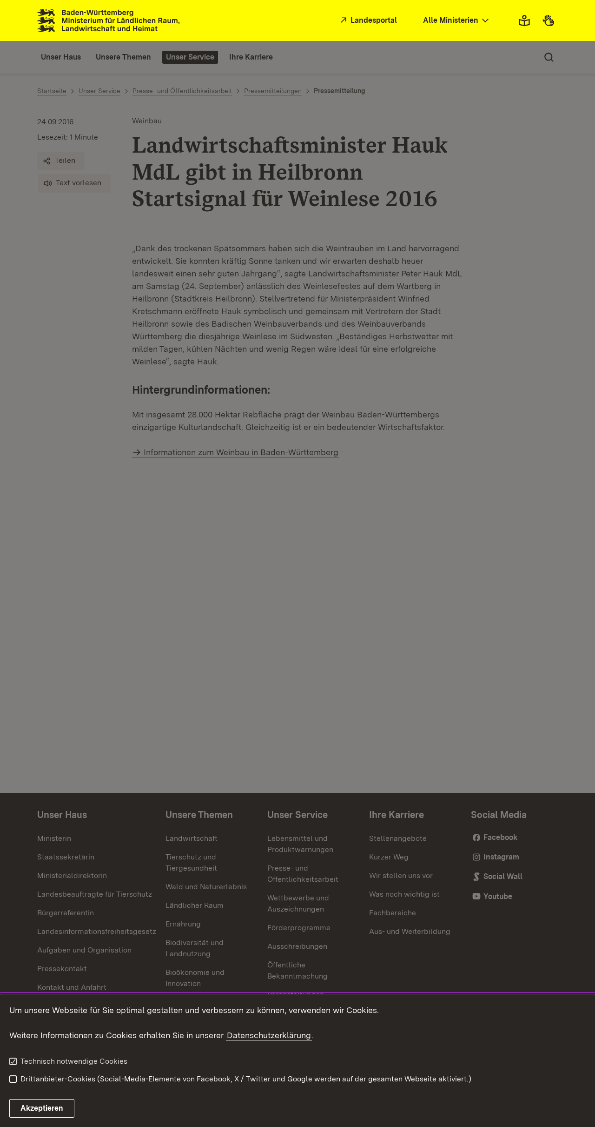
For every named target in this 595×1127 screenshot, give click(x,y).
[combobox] (457, 20)
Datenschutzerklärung (269, 1035)
